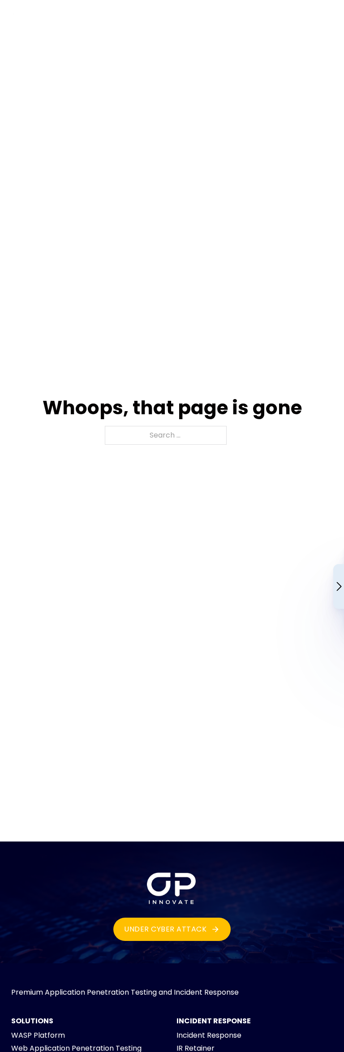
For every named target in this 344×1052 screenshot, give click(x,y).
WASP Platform (38, 1035)
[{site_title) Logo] (172, 886)
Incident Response (208, 1035)
